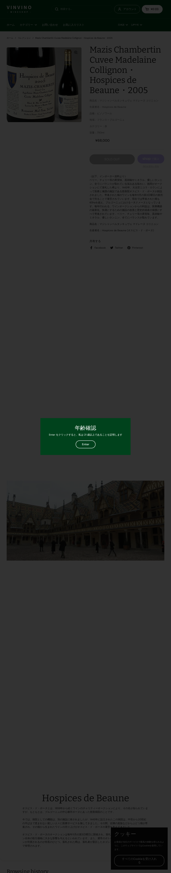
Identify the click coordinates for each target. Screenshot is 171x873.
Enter (85, 444)
